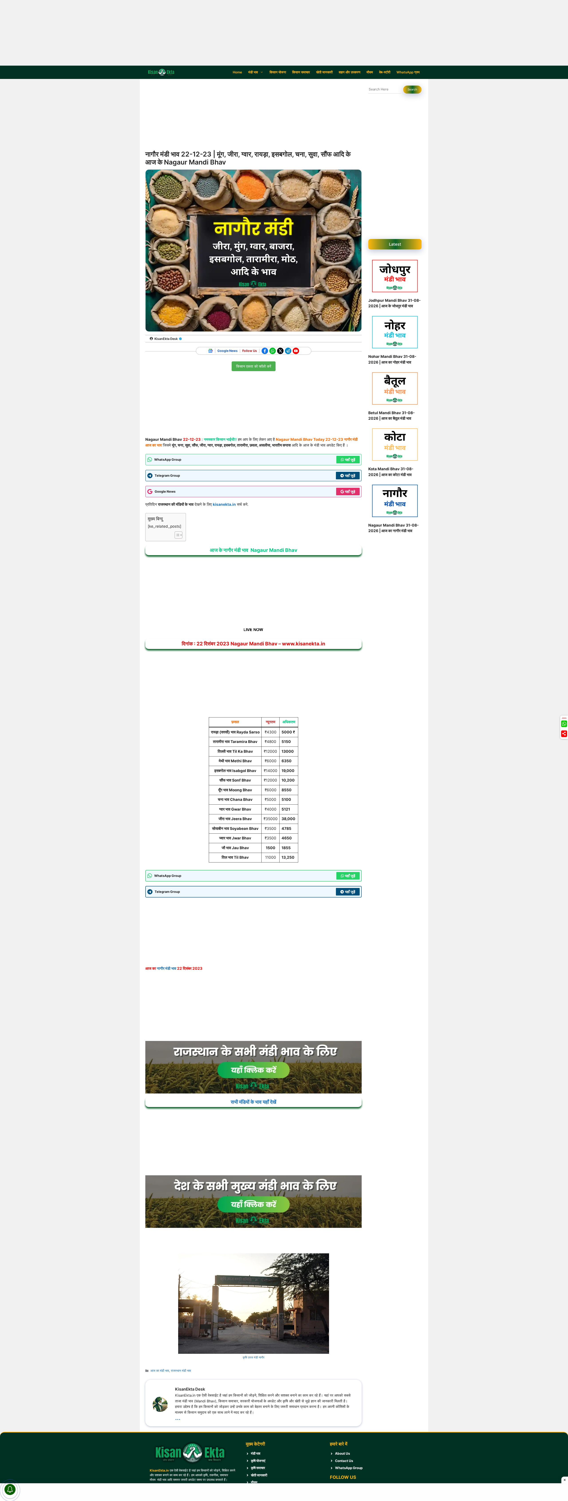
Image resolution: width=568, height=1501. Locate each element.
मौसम (370, 72)
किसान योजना (278, 72)
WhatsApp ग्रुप (408, 72)
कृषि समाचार (258, 1468)
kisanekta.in (224, 504)
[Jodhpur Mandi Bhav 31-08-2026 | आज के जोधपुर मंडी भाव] (395, 277)
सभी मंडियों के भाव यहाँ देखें (253, 1102)
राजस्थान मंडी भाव (181, 1370)
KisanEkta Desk (166, 339)
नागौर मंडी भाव (166, 968)
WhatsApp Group (349, 1468)
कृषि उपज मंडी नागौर (253, 1357)
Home (237, 72)
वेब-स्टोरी (384, 72)
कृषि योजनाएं (258, 1461)
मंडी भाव (253, 72)
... (177, 1417)
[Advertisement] (284, 33)
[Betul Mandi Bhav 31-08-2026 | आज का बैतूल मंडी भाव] (395, 389)
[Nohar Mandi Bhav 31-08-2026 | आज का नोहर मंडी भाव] (395, 333)
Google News (227, 351)
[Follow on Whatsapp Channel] (564, 724)
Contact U (343, 1461)
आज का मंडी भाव (159, 1370)
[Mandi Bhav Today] (162, 72)
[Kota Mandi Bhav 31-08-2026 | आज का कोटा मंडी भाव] (395, 445)
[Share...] (564, 733)
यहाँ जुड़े (350, 491)
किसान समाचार (301, 72)
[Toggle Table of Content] (176, 535)
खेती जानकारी (324, 72)
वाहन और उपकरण (349, 72)
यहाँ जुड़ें (350, 459)
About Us (342, 1453)
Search (412, 89)
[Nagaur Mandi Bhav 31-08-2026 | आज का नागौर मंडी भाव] (395, 502)
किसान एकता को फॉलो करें (253, 364)
